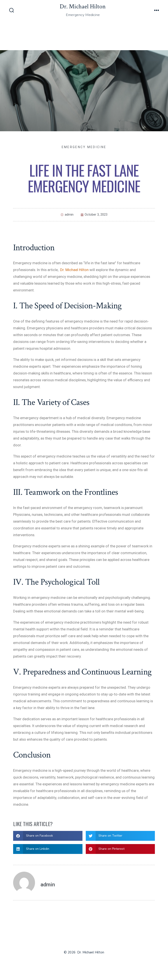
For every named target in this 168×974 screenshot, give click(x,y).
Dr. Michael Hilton (74, 270)
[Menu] (157, 10)
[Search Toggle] (12, 10)
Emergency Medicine (84, 147)
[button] (47, 836)
